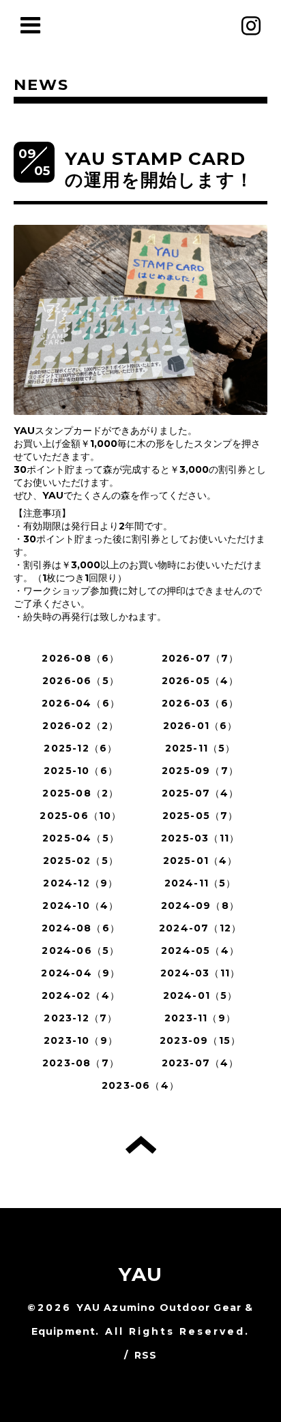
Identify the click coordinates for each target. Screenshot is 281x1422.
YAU (141, 1274)
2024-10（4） (80, 905)
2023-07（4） (200, 1063)
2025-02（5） (81, 860)
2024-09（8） (200, 905)
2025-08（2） (80, 793)
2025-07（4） (200, 793)
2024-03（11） (200, 973)
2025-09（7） (200, 770)
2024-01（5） (200, 995)
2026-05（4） (200, 681)
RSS (146, 1355)
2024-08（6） (81, 928)
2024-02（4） (81, 995)
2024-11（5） (200, 883)
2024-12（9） (80, 883)
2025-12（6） (80, 748)
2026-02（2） (80, 726)
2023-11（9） (200, 1018)
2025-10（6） (81, 770)
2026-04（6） (81, 703)
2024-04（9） (80, 973)
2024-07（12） (200, 928)
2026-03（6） (200, 703)
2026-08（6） (80, 658)
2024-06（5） (80, 950)
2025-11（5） (200, 748)
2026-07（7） (200, 658)
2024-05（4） (200, 950)
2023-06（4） (140, 1085)
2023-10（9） (81, 1040)
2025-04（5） (80, 838)
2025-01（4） (200, 860)
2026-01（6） (200, 726)
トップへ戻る (140, 1145)
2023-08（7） (80, 1063)
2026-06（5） (80, 681)
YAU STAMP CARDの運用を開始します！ (159, 169)
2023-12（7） (80, 1018)
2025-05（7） (200, 815)
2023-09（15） (200, 1040)
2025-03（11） (200, 838)
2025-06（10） (80, 815)
